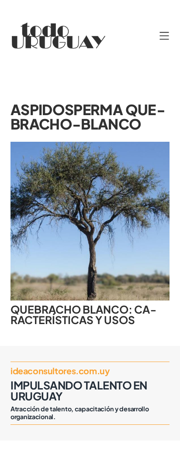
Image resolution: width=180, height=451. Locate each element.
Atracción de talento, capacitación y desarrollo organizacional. (79, 412)
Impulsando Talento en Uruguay (78, 390)
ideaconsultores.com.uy (59, 371)
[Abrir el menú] (164, 36)
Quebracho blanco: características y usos (83, 314)
